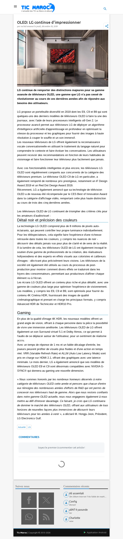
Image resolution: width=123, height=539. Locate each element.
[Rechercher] (105, 9)
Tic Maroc (22, 532)
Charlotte (74, 517)
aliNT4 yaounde (78, 509)
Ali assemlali (76, 493)
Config (73, 501)
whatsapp (29, 517)
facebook (29, 500)
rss (46, 517)
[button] (106, 26)
